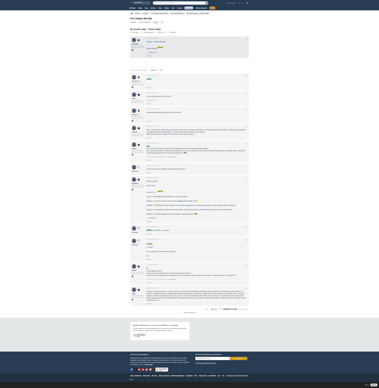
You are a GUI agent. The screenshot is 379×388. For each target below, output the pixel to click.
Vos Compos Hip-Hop (177, 13)
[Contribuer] (162, 22)
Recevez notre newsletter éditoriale (208, 354)
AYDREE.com (152, 52)
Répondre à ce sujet (230, 309)
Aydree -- (156, 42)
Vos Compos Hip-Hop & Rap (159, 13)
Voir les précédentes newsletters (205, 363)
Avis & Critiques (144, 22)
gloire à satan (172, 156)
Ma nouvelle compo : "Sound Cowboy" (145, 29)
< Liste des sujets (243, 309)
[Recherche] (206, 3)
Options (215, 309)
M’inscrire (238, 358)
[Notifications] (247, 3)
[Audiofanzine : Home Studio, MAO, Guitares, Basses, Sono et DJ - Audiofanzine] (140, 3)
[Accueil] (131, 13)
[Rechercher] (161, 70)
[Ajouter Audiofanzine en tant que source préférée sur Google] (139, 335)
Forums (137, 13)
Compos (145, 13)
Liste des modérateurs (189, 312)
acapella (180, 201)
